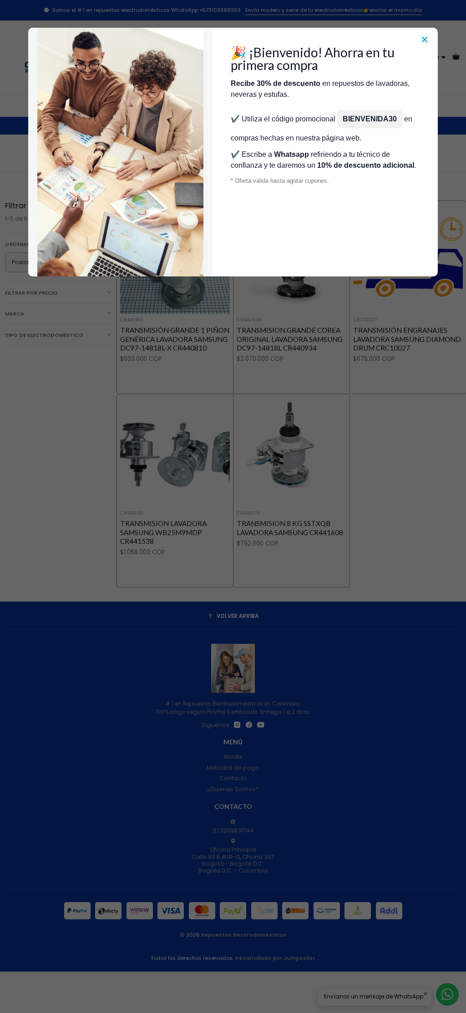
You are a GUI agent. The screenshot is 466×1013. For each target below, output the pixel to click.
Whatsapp (291, 154)
